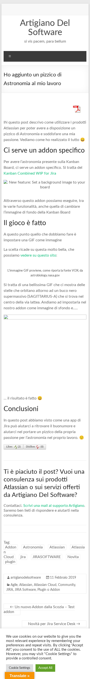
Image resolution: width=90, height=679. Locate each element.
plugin (10, 562)
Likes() (13, 446)
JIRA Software (25, 589)
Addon (10, 547)
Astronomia (33, 547)
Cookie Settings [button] (19, 668)
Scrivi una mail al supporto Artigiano (53, 506)
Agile (14, 585)
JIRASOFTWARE (46, 557)
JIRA (9, 589)
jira (23, 557)
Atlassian (57, 547)
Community (66, 585)
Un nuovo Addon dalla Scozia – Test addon (39, 609)
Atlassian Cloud (45, 585)
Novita (73, 557)
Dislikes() (34, 446)
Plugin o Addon (48, 589)
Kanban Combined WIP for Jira (30, 173)
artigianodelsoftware (26, 577)
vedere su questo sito (37, 255)
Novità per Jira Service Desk (54, 624)
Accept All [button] (45, 668)
